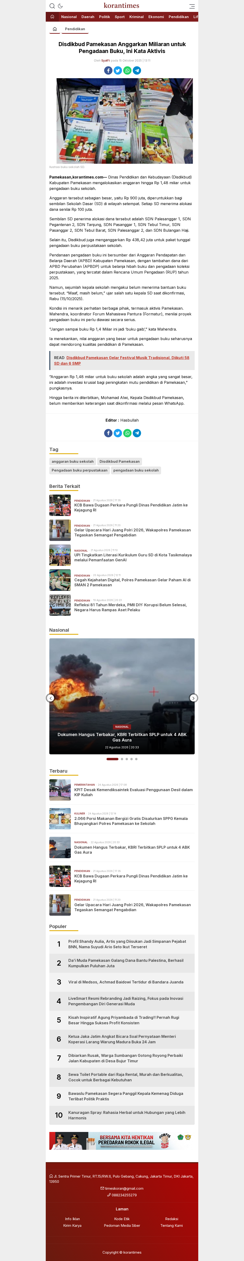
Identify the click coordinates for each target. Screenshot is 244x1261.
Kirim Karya (72, 1225)
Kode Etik (122, 1219)
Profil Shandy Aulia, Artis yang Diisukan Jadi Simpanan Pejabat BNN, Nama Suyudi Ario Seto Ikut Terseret (127, 944)
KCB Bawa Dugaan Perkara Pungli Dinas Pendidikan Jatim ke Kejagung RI (131, 507)
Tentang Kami (171, 1225)
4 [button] (131, 759)
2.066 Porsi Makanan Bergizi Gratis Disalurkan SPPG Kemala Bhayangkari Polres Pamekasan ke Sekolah (131, 821)
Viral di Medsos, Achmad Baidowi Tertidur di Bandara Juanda (125, 982)
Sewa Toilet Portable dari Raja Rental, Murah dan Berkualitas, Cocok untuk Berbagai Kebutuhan (125, 1077)
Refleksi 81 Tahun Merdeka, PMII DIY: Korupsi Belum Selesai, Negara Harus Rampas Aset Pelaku (130, 607)
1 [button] (108, 759)
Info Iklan (72, 1219)
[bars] (191, 6)
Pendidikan (75, 29)
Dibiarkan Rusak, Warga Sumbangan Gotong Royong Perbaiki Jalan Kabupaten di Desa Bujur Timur (125, 1058)
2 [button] (117, 759)
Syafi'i (105, 60)
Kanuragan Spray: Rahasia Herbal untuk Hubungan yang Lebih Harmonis (126, 1115)
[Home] (52, 17)
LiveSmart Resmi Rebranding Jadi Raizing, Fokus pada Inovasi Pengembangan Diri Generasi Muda (125, 1001)
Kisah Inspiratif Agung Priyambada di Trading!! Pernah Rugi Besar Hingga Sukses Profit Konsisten (123, 1020)
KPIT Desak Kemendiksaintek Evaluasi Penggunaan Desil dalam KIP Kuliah (133, 792)
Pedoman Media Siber (122, 1225)
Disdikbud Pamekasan (120, 461)
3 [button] (127, 759)
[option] (122, 696)
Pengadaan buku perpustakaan (79, 470)
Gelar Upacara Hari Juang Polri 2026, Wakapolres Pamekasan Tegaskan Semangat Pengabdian (132, 532)
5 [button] (136, 759)
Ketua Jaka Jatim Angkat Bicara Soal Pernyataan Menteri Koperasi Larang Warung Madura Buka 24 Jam (122, 1039)
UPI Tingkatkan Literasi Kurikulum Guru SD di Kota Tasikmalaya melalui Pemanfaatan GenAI (133, 557)
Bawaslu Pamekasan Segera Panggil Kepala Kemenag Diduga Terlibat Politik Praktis (125, 1096)
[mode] (60, 6)
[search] (52, 6)
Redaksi (171, 1219)
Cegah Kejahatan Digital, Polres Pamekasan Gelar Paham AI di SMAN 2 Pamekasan (132, 582)
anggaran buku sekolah (73, 461)
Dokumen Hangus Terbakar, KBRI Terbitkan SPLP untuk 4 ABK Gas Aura (132, 850)
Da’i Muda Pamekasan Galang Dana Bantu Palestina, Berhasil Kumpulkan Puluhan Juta (125, 963)
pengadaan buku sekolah (136, 470)
